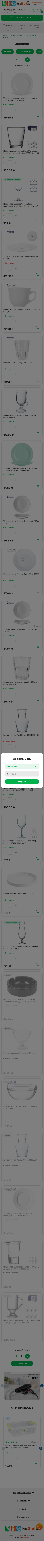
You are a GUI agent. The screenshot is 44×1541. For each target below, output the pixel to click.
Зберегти (22, 782)
